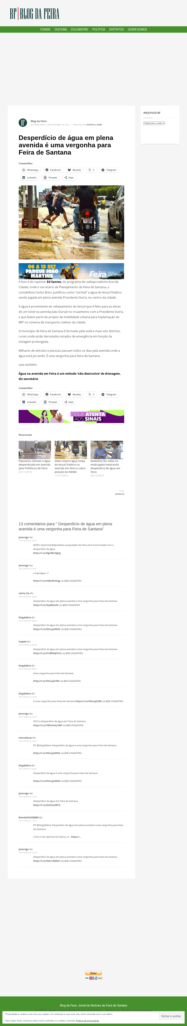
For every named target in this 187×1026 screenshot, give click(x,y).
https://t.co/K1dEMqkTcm (47, 653)
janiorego (24, 537)
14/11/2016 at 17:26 (28, 696)
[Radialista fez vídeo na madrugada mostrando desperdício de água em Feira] (107, 450)
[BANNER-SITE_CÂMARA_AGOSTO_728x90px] (71, 416)
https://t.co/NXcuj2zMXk (46, 629)
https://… (76, 836)
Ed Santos (53, 282)
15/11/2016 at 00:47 (28, 669)
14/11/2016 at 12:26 (28, 796)
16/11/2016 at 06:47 (28, 620)
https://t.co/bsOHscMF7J (46, 805)
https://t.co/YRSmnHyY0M (47, 725)
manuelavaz (25, 737)
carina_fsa (24, 593)
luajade (22, 641)
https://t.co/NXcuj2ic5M (46, 681)
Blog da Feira (39, 121)
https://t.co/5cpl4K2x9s (45, 605)
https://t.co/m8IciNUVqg (46, 580)
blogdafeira (25, 617)
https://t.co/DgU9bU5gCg (47, 553)
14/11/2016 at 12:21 (28, 820)
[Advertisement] (93, 69)
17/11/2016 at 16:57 (28, 540)
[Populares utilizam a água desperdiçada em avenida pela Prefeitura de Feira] (35, 450)
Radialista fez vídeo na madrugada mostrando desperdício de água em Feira (105, 466)
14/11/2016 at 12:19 (28, 852)
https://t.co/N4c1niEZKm (46, 860)
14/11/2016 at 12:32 (28, 768)
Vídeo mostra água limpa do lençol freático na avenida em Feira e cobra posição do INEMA (70, 466)
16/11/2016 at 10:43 (28, 596)
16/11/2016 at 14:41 (28, 568)
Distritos (91, 124)
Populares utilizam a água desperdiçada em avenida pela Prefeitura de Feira (34, 464)
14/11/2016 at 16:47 (28, 717)
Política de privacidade (87, 1020)
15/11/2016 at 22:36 (28, 644)
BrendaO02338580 (29, 817)
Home (99, 124)
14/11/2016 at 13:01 (28, 741)
